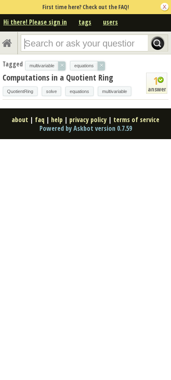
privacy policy (88, 119)
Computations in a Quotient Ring (57, 77)
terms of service (136, 119)
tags (84, 22)
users (110, 22)
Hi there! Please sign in (35, 22)
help (57, 119)
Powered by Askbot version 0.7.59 (85, 128)
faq (39, 119)
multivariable (114, 91)
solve (51, 91)
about (20, 119)
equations (79, 91)
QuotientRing (20, 91)
